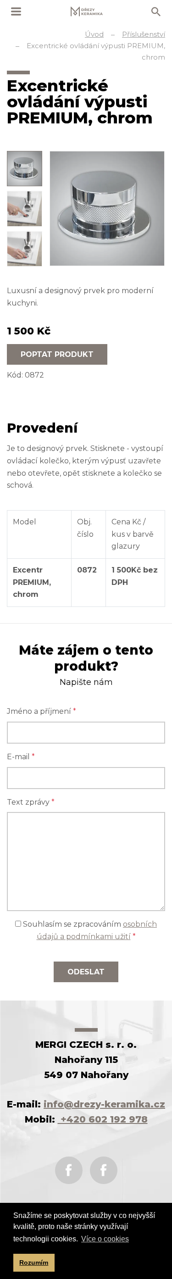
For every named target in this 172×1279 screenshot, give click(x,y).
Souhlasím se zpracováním (89, 930)
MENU (16, 11)
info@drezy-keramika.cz (104, 1104)
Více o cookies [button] (105, 1239)
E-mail (21, 756)
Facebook (69, 1170)
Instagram (103, 1170)
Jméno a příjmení (41, 711)
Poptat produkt (57, 354)
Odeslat (86, 972)
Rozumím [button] (33, 1262)
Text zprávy (31, 802)
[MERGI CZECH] (87, 11)
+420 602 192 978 (103, 1119)
